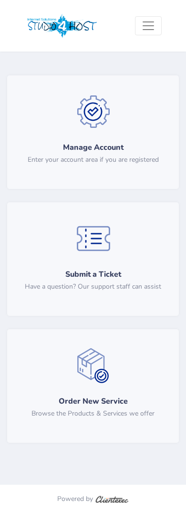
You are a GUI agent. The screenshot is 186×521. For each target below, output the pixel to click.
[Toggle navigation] (148, 25)
